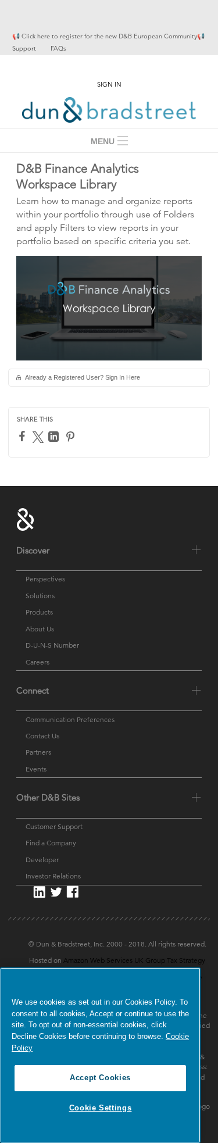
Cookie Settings (100, 1107)
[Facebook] (23, 436)
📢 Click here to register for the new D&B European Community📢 (108, 36)
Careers (37, 662)
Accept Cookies (100, 1077)
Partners (38, 752)
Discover (32, 550)
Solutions (40, 595)
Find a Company (51, 842)
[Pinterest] (71, 436)
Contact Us (42, 735)
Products (39, 612)
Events (36, 769)
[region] (100, 1055)
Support (24, 48)
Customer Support (54, 826)
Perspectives (45, 578)
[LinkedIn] (55, 436)
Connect (32, 690)
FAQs (58, 48)
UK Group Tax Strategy (169, 960)
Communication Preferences (70, 719)
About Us (40, 628)
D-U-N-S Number (52, 645)
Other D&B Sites (48, 797)
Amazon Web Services (98, 960)
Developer (42, 859)
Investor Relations (53, 875)
